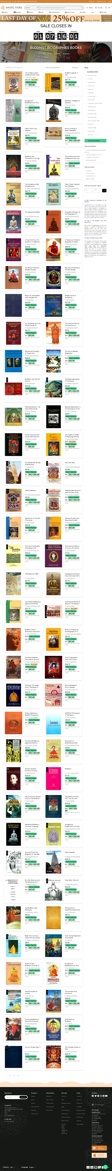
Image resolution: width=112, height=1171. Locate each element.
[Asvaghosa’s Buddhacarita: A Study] (53, 845)
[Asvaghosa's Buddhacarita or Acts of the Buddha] (53, 984)
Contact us (101, 1)
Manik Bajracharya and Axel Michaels (72, 133)
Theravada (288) (92, 127)
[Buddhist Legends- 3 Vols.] (53, 93)
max (96, 189)
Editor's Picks (64, 1120)
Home (43, 54)
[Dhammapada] (53, 873)
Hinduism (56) (91, 96)
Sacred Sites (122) (92, 117)
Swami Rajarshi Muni (73, 188)
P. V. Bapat (69, 1023)
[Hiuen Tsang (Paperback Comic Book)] (53, 956)
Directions (94, 1120)
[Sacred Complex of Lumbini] (13, 1012)
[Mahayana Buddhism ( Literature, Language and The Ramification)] (13, 845)
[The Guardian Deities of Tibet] (53, 1068)
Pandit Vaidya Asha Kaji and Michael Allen (32, 189)
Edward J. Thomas (32, 745)
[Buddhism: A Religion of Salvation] (53, 121)
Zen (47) (90, 134)
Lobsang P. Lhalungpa (73, 355)
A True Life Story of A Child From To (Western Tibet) (32, 242)
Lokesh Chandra (31, 884)
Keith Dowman (31, 661)
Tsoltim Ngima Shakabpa (74, 634)
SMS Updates (80, 1124)
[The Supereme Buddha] (13, 233)
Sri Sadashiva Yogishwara (69, 300)
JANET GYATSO (30, 522)
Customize (79, 1099)
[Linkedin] (103, 1096)
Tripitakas (96, 244)
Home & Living (34, 1113)
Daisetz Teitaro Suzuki (73, 160)
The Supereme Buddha (32, 212)
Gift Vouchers (80, 1117)
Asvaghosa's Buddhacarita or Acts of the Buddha (73, 965)
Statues (33, 1096)
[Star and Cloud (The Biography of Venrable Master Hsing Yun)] (13, 873)
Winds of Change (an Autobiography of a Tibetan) (71, 631)
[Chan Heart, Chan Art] (53, 901)
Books (50, 54)
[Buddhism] (53, 789)
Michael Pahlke (31, 272)
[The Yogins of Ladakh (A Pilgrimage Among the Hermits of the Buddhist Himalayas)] (53, 455)
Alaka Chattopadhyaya (73, 467)
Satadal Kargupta (72, 689)
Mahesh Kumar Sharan (73, 856)
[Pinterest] (98, 1096)
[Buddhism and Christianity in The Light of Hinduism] (13, 177)
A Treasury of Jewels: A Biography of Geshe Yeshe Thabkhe (72, 242)
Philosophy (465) (92, 113)
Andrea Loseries (31, 439)
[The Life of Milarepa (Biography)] (53, 372)
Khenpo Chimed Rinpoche (70, 272)
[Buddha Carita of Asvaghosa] (53, 316)
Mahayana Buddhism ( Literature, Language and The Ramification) (32, 826)
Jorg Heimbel (71, 801)
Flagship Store (96, 1112)
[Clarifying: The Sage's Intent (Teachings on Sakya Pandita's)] (13, 706)
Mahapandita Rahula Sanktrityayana (32, 217)
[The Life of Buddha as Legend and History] (13, 761)
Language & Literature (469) (95, 103)
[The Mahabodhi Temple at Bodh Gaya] (13, 483)
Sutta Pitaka (92, 245)
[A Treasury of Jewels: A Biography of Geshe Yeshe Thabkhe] (53, 260)
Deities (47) (90, 89)
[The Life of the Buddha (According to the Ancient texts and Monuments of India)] (13, 567)
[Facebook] (93, 1096)
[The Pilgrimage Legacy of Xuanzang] (53, 400)
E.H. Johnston (70, 968)
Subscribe (23, 1097)
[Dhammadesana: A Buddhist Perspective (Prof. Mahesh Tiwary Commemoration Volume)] (13, 734)
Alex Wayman (70, 606)
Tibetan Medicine (30, 490)
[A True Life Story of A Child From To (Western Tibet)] (13, 260)
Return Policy (49, 1099)
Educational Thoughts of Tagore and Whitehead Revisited (32, 353)
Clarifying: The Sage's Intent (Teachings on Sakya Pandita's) (32, 687)
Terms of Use (49, 1110)
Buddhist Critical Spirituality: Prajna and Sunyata (32, 631)
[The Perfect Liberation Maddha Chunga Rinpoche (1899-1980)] (13, 288)
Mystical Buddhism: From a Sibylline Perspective (71, 687)
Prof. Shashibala (72, 661)
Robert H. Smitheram (33, 940)
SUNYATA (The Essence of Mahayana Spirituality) (72, 715)
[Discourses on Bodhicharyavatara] (53, 761)
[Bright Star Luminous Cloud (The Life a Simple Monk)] (13, 956)
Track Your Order (81, 1113)
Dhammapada (70, 852)
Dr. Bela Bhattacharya (33, 968)
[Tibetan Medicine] (13, 511)
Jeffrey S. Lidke (31, 77)
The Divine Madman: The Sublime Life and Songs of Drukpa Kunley (32, 659)
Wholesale (79, 1106)
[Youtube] (106, 1096)
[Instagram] (101, 1096)
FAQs (62, 1099)
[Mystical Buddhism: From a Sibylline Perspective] (53, 706)
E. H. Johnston (31, 105)
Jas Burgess (30, 300)
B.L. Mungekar (31, 383)
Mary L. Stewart (71, 411)
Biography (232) (92, 75)
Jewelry (33, 1103)
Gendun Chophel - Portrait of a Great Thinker (31, 771)
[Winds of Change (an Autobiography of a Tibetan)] (53, 650)
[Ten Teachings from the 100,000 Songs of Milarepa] (13, 344)
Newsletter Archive (66, 1103)
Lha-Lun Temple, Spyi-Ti (32, 1047)
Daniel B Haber (71, 550)
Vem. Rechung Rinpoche (34, 494)
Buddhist (57, 54)
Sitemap (79, 1120)
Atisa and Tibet (70, 462)
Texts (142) (90, 124)
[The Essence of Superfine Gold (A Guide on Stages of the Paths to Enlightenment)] (53, 928)
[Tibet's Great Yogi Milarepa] (13, 149)
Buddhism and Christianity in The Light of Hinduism (32, 158)
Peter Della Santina (73, 494)
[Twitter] (95, 1096)
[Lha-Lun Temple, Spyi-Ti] (13, 1068)
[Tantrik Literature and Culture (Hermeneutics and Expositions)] (13, 455)
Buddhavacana (96, 225)
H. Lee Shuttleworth (33, 1051)
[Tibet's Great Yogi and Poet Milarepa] (53, 205)
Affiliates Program (81, 1110)
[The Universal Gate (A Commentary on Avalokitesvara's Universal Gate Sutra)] (53, 344)
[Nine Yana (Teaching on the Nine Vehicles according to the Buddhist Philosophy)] (53, 288)
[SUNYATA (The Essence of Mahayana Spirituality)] (53, 734)
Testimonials (64, 1113)
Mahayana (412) (92, 106)
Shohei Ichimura (31, 634)
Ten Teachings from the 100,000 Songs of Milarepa (33, 325)
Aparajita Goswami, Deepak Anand (71, 384)
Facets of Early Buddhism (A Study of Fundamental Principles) (32, 965)
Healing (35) (91, 92)
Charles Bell (30, 578)
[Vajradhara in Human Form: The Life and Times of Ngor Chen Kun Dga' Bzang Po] (53, 817)
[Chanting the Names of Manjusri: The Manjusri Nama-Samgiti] (53, 622)
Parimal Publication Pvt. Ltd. (94, 154)
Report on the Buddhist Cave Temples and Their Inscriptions (32, 297)
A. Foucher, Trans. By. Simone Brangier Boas (32, 551)
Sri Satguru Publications (93, 157)
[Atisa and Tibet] (53, 483)
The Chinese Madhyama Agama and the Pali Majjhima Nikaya (33, 604)
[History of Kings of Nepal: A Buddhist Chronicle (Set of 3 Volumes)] (53, 139)
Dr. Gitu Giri (30, 995)
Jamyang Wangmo (72, 995)
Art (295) (90, 78)
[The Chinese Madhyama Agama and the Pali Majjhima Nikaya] (13, 622)
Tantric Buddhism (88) (93, 120)
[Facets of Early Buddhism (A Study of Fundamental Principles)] (13, 984)
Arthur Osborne (32, 160)
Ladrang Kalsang (72, 1051)
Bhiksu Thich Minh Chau (33, 606)
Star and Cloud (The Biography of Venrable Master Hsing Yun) (32, 854)
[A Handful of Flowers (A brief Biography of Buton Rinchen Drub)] (53, 233)
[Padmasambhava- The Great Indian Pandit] (13, 427)
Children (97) (91, 85)
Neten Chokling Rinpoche (30, 412)
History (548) (91, 99)
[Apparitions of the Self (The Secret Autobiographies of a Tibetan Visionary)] (13, 539)
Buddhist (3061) (92, 72)
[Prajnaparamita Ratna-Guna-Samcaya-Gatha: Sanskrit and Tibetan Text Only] (53, 594)
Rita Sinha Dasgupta (32, 355)
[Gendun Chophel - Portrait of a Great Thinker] (13, 789)
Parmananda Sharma (73, 745)
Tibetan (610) (91, 131)
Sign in (91, 1)
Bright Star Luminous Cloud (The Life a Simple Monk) (33, 938)
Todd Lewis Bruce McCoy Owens (31, 1024)
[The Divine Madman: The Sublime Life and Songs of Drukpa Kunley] (13, 678)
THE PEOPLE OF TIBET (32, 574)
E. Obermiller (71, 578)
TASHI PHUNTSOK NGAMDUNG (30, 245)
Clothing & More (35, 1106)
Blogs (62, 1106)
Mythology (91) (91, 110)
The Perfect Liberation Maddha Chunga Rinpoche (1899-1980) (32, 270)
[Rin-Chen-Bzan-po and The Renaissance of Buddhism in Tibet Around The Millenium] (13, 901)
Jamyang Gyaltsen (72, 244)
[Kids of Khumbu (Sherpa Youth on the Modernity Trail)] (13, 817)
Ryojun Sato (30, 467)
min (86, 189)
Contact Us (79, 1096)
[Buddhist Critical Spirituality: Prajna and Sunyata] (13, 650)
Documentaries (65, 1110)
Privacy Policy (49, 1103)
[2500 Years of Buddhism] (53, 1040)
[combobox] (59, 8)
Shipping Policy (50, 1106)
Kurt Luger (30, 801)
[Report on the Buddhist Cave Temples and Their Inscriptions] (13, 316)
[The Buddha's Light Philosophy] (13, 928)
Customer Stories (65, 1117)
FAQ (109, 1)
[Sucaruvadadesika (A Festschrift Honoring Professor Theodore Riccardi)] (13, 1040)
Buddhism (68, 769)
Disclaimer (49, 1096)
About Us (63, 1096)
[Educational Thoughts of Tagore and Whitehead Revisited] (13, 372)
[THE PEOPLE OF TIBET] (13, 594)
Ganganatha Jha (91, 176)
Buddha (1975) (91, 82)
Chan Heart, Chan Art (72, 880)
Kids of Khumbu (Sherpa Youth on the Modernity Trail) (33, 798)
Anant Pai (69, 940)
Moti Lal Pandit (71, 105)
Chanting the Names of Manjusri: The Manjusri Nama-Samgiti (72, 604)
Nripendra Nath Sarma (73, 828)
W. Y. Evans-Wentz (32, 133)
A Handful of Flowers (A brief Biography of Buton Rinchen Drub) (72, 214)
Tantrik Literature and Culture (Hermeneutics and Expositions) (32, 437)
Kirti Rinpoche (31, 773)
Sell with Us (79, 1103)
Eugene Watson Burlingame (70, 78)
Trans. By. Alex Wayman (73, 522)
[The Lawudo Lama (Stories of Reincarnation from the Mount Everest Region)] (53, 1012)
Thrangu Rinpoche (32, 327)
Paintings (33, 1110)
